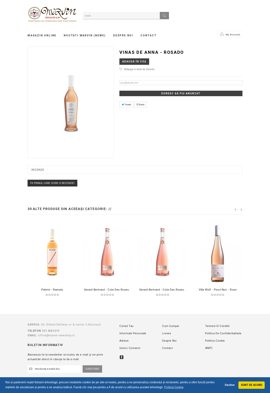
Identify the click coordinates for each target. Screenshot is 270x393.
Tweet (127, 104)
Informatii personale (132, 333)
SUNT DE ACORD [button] (251, 385)
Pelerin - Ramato (52, 289)
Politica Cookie (215, 340)
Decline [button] (230, 385)
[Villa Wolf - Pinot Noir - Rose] (217, 252)
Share (141, 104)
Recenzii (37, 169)
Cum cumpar (170, 326)
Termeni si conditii (217, 326)
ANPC (209, 348)
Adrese (124, 340)
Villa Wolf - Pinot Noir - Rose (218, 289)
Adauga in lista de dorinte (139, 69)
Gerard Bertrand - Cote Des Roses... (107, 289)
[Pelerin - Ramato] (52, 252)
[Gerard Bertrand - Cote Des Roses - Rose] (107, 252)
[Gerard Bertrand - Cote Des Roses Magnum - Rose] (162, 252)
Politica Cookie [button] (173, 387)
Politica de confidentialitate (223, 333)
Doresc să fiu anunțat (180, 93)
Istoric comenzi (129, 348)
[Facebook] (121, 357)
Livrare (166, 333)
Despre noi (169, 340)
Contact (167, 348)
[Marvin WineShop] (52, 14)
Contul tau (126, 326)
